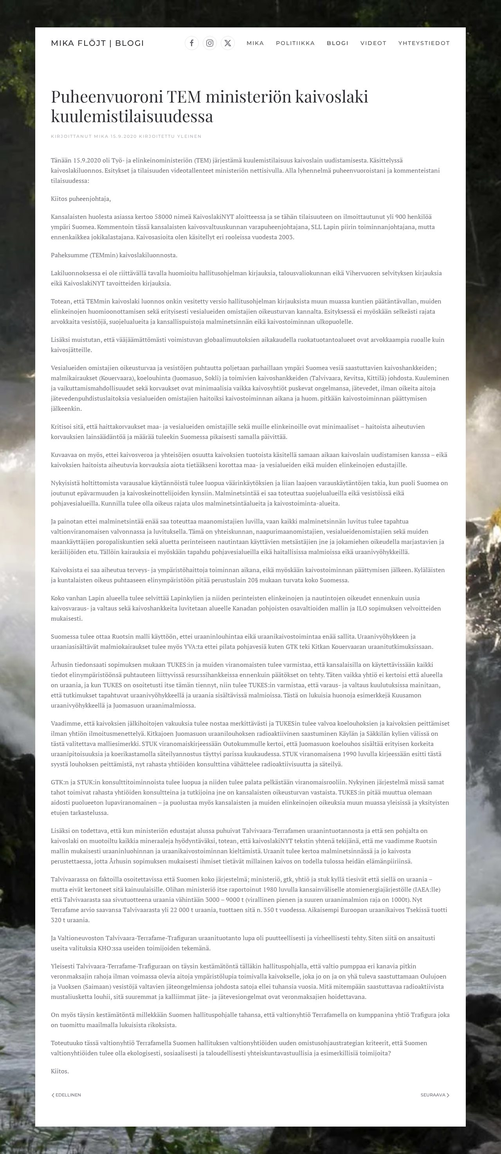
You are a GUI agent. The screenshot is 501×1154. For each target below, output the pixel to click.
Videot (373, 43)
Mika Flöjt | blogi (97, 43)
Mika (255, 43)
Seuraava (433, 1095)
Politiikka (295, 43)
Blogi (338, 43)
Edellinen (68, 1095)
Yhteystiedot (424, 43)
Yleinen (189, 136)
